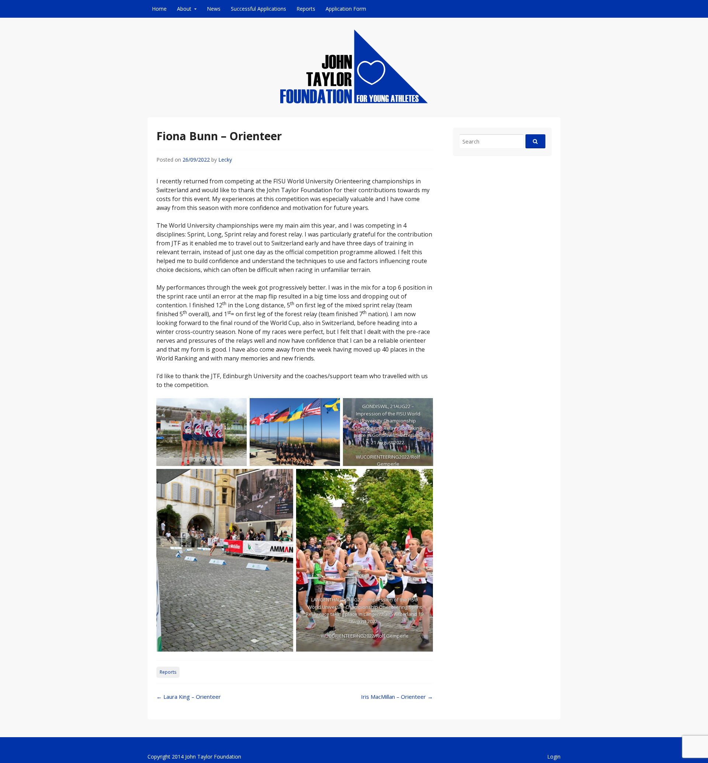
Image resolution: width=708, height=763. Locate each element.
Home (159, 8)
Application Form (346, 8)
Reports (305, 8)
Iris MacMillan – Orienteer (397, 696)
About (184, 8)
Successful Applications (258, 8)
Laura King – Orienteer (188, 696)
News (214, 8)
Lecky (225, 159)
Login (553, 756)
